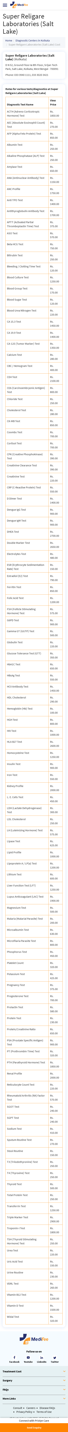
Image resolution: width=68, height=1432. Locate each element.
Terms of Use (44, 1411)
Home (8, 40)
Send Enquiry (34, 1427)
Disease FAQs (47, 1408)
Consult (17, 1408)
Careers (30, 1408)
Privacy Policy (24, 1411)
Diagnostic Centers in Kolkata (33, 40)
